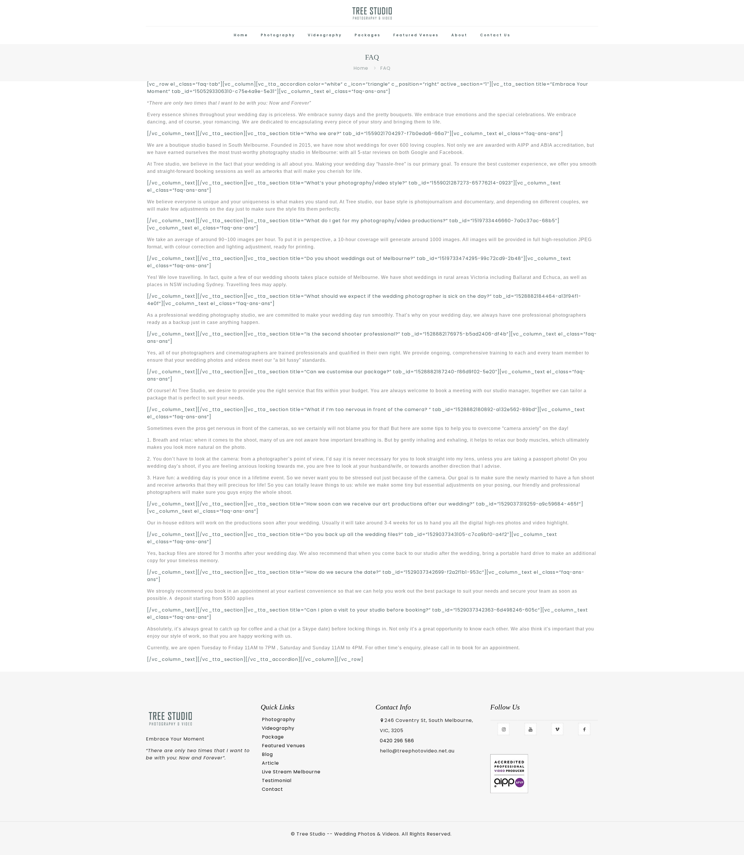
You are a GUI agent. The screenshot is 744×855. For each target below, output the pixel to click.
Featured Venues (283, 745)
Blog (267, 754)
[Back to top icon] (715, 842)
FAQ (385, 68)
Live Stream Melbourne (291, 771)
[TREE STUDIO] (372, 13)
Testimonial (276, 780)
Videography (278, 728)
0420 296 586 (397, 740)
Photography (278, 719)
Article (270, 763)
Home (360, 68)
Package (273, 737)
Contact (272, 789)
